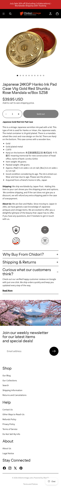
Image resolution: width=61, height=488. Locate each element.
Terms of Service (10, 429)
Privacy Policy (9, 424)
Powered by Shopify (41, 477)
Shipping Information (12, 390)
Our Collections (10, 380)
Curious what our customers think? (27, 271)
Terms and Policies (30, 484)
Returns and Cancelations (14, 395)
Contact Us (8, 409)
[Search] (10, 13)
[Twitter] (15, 468)
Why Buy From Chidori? (23, 254)
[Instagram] (10, 468)
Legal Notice (8, 453)
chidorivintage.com (25, 477)
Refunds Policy (9, 419)
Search (6, 385)
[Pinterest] (21, 468)
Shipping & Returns (19, 262)
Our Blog (7, 375)
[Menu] (3, 13)
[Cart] (57, 13)
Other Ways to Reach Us (13, 414)
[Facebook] (4, 468)
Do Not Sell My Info (11, 434)
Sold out (41, 114)
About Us (7, 448)
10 (43, 75)
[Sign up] (53, 351)
